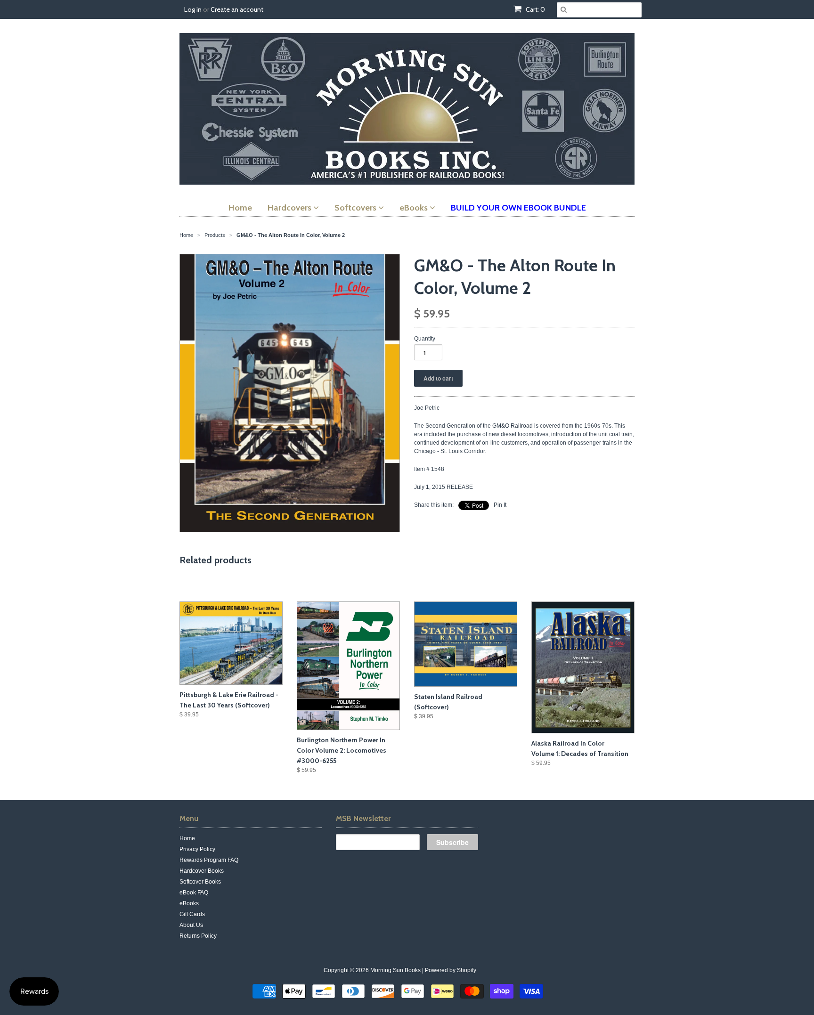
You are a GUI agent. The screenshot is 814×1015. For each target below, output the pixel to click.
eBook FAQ (193, 892)
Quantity (424, 338)
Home (187, 838)
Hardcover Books (201, 871)
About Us (191, 925)
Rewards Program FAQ (208, 860)
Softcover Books (200, 881)
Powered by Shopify (450, 970)
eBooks (189, 903)
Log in (193, 9)
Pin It (500, 505)
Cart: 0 (534, 9)
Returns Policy (198, 936)
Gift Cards (192, 914)
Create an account (237, 9)
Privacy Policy (197, 849)
